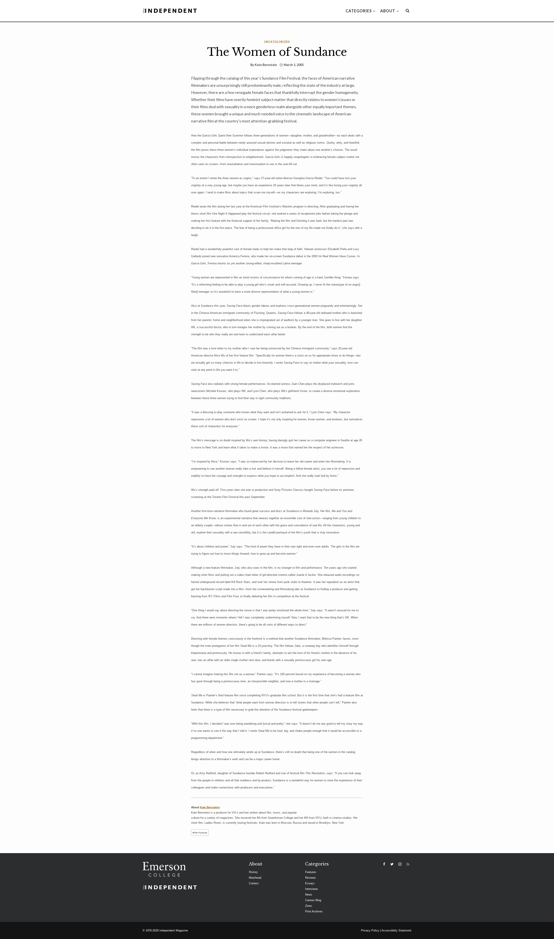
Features (310, 872)
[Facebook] (384, 864)
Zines (308, 905)
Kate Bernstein (266, 65)
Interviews (311, 889)
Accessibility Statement (396, 930)
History (253, 872)
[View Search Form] (407, 11)
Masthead (255, 877)
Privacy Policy (370, 930)
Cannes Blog (313, 900)
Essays (310, 883)
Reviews (310, 877)
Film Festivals (200, 832)
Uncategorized (277, 41)
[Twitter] (391, 864)
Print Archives (314, 911)
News (308, 894)
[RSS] (407, 864)
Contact (254, 883)
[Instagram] (399, 864)
